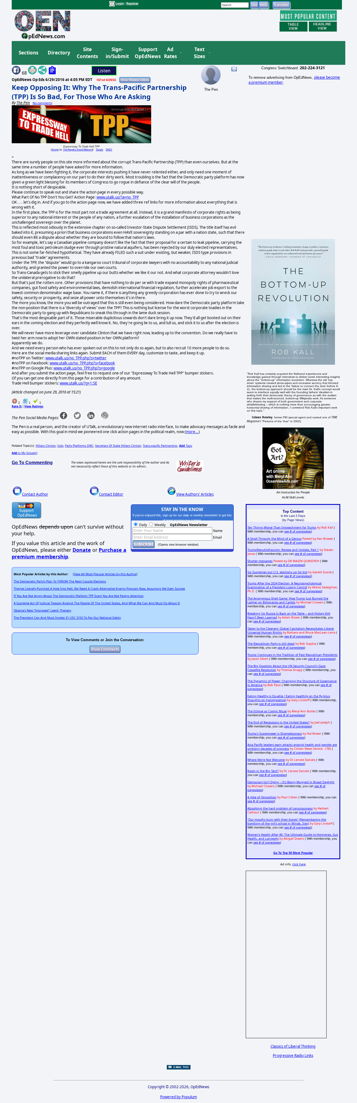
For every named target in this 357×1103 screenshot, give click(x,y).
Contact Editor (111, 494)
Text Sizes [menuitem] (199, 53)
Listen (104, 71)
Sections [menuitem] (28, 52)
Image (55, 149)
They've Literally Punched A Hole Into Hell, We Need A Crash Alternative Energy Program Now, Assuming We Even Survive (99, 589)
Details (99, 149)
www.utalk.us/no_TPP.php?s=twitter (76, 357)
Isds (60, 446)
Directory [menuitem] (58, 52)
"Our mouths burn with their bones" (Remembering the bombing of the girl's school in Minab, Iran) (286, 821)
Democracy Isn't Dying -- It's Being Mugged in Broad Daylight (290, 782)
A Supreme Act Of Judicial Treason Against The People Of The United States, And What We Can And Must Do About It (97, 603)
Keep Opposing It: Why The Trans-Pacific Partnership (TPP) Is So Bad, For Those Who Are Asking (99, 92)
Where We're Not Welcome (266, 760)
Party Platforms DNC (79, 446)
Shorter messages (259, 561)
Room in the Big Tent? (263, 771)
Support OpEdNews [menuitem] (145, 53)
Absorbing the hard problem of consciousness (280, 808)
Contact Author (35, 494)
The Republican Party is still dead (271, 644)
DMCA (109, 149)
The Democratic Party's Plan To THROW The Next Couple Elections (60, 581)
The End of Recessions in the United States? (278, 722)
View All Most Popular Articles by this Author (105, 574)
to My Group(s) (24, 453)
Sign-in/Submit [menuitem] (116, 53)
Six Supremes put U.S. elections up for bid (277, 572)
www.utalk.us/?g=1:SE (78, 383)
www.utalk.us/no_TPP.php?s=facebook (82, 363)
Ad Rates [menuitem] (170, 53)
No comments (42, 103)
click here (299, 864)
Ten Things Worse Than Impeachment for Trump (281, 527)
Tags (185, 446)
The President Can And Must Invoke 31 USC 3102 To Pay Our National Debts (67, 618)
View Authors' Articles (195, 494)
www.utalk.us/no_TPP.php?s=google (84, 368)
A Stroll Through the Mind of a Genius (274, 539)
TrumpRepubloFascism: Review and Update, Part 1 (283, 550)
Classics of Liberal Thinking (293, 1046)
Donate (82, 549)
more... (192, 431)
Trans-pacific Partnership (160, 446)
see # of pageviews (297, 531)
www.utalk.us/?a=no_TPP (118, 197)
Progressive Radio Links (293, 1055)
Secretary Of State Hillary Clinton (118, 446)
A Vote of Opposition (261, 797)
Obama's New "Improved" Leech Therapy (42, 610)
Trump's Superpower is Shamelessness (274, 734)
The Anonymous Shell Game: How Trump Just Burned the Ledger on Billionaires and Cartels (287, 600)
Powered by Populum (178, 1096)
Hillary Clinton (46, 446)
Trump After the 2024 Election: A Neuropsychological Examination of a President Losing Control (284, 585)
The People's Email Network (78, 149)
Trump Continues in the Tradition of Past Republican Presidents (292, 655)
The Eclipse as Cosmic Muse (267, 711)
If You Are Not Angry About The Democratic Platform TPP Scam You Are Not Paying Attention (79, 596)
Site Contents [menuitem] (87, 53)
